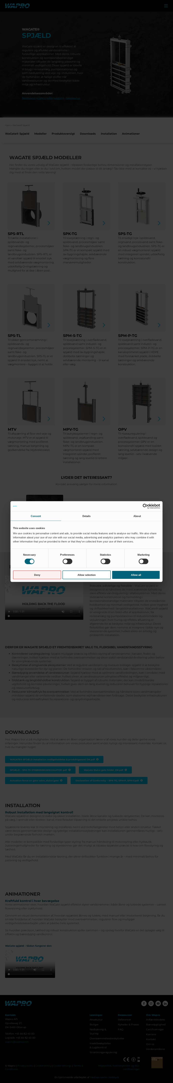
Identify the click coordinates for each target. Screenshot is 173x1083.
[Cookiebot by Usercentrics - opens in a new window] (145, 506)
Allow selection (87, 574)
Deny (37, 574)
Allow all (136, 574)
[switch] (67, 561)
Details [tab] (86, 515)
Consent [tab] (36, 515)
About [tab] (137, 515)
